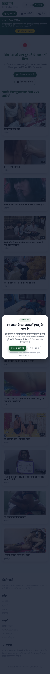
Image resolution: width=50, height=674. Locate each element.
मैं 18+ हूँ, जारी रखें (17, 348)
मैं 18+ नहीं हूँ (34, 348)
